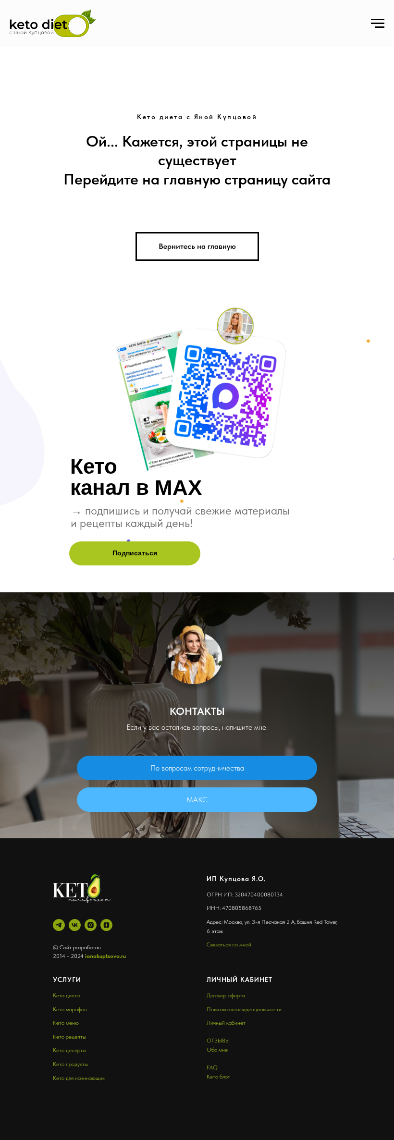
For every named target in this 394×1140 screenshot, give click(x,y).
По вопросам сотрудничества (197, 767)
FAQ (212, 1067)
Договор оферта (226, 995)
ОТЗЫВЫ (218, 1040)
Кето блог (218, 1076)
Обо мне (217, 1049)
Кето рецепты (69, 1036)
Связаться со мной (229, 944)
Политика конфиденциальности (244, 1009)
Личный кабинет (226, 1022)
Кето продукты (70, 1064)
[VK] (75, 925)
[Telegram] (59, 925)
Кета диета (66, 995)
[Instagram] (91, 925)
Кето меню (66, 1022)
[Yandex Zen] (106, 925)
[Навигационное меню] (377, 23)
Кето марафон (70, 1009)
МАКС (197, 799)
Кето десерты (69, 1050)
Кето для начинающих (79, 1078)
